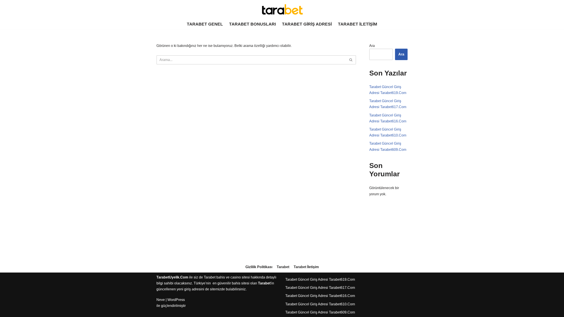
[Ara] (351, 60)
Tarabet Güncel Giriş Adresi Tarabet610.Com (320, 304)
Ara (372, 46)
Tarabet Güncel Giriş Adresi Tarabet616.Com (320, 296)
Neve (160, 300)
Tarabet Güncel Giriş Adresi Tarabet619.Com (320, 279)
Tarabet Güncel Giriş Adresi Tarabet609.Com (320, 312)
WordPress (176, 300)
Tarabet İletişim (357, 24)
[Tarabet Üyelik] (282, 9)
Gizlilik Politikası (258, 267)
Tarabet (283, 267)
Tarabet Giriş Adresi (307, 24)
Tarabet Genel (205, 24)
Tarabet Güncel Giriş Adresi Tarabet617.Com (320, 287)
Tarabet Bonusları (252, 24)
